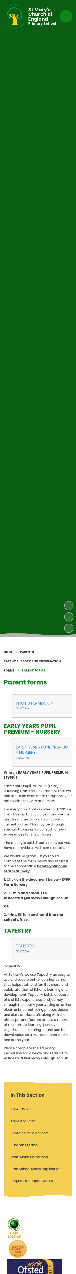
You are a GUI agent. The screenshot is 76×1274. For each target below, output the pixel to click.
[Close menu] (66, 16)
